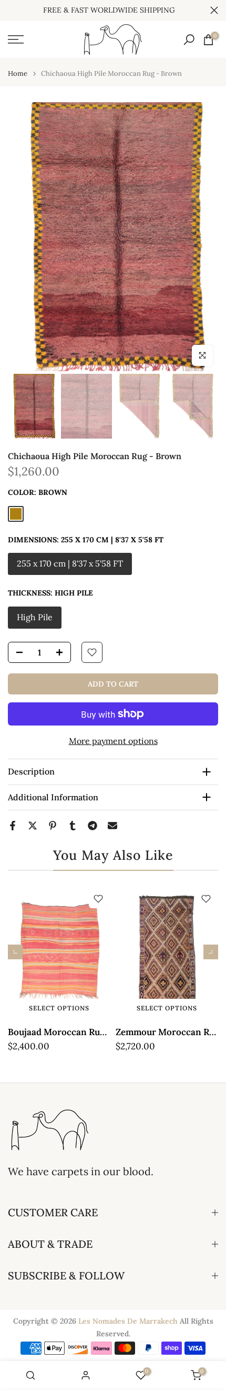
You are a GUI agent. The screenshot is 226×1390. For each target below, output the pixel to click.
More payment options (113, 741)
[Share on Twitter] (32, 825)
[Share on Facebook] (12, 825)
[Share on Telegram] (92, 825)
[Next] (210, 952)
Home (17, 73)
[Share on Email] (112, 825)
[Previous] (15, 952)
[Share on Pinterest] (52, 825)
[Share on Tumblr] (72, 825)
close (214, 10)
